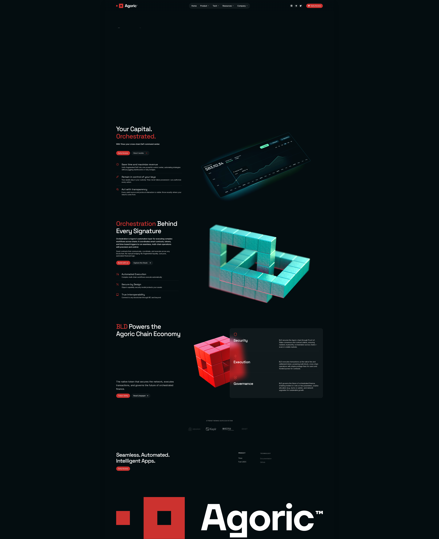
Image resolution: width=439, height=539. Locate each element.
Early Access (316, 6)
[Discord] (291, 6)
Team (306, 459)
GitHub (262, 462)
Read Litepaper (139, 396)
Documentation (266, 458)
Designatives (170, 486)
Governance (286, 466)
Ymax (240, 458)
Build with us (123, 263)
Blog (305, 466)
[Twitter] (300, 6)
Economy (285, 459)
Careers (307, 463)
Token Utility (123, 396)
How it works (138, 153)
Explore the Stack (140, 263)
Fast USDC (242, 462)
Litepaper (285, 462)
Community (308, 470)
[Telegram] (296, 6)
